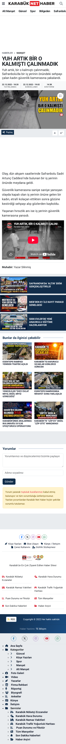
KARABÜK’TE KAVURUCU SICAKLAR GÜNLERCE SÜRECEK (46, 364)
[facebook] (13, 638)
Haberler (7, 53)
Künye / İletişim (52, 543)
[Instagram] (33, 537)
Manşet (21, 53)
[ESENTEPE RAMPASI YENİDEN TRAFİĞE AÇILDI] (17, 350)
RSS (12, 619)
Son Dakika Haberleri (16, 606)
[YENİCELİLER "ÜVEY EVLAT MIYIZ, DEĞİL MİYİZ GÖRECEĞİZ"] (17, 380)
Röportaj (15, 688)
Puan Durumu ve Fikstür (18, 598)
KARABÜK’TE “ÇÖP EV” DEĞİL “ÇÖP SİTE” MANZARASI (48, 422)
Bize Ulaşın (33, 543)
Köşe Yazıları (14, 543)
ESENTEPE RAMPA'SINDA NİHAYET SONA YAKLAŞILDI (48, 392)
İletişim (14, 704)
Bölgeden (44, 11)
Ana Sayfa (16, 645)
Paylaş (9, 132)
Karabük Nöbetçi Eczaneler (12, 578)
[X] (27, 537)
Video (14, 677)
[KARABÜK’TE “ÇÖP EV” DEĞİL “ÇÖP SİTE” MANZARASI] (49, 410)
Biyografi (16, 692)
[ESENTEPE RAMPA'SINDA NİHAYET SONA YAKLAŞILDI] (49, 380)
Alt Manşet (8, 11)
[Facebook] (21, 537)
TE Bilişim (41, 628)
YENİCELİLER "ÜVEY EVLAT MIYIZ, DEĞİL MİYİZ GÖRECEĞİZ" (16, 394)
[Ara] (61, 4)
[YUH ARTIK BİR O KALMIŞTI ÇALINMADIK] (33, 109)
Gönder (9, 481)
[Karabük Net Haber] (31, 3)
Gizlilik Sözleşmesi (45, 547)
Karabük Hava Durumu (50, 576)
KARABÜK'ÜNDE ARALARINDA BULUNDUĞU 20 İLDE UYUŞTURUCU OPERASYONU (17, 423)
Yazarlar (15, 680)
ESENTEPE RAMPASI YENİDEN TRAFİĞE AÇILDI (15, 363)
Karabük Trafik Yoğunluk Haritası (48, 589)
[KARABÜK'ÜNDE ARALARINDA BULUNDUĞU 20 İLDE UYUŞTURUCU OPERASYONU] (17, 410)
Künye (14, 700)
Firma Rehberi (19, 684)
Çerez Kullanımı (22, 547)
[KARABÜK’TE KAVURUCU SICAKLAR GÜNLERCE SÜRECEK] (49, 350)
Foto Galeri (17, 673)
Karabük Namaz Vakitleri (18, 587)
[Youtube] (38, 537)
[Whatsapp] (44, 537)
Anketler (15, 696)
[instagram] (35, 638)
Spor (33, 11)
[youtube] (46, 638)
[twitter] (24, 638)
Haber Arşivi (44, 606)
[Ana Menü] (3, 3)
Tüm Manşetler (45, 598)
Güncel (23, 11)
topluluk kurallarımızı (32, 492)
